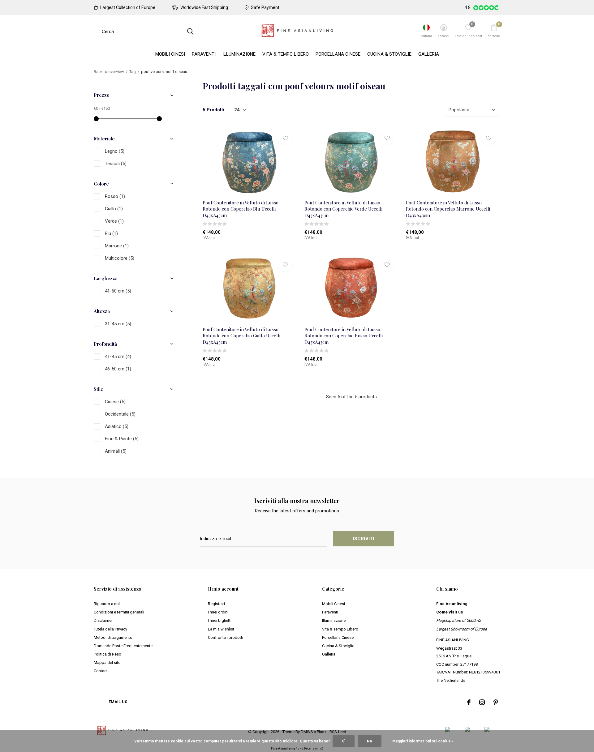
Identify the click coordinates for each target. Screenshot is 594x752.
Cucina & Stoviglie (389, 54)
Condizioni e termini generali (119, 612)
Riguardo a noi (107, 603)
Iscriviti (363, 538)
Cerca (190, 31)
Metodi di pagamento (113, 637)
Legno (114, 151)
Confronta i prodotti (225, 637)
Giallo (114, 209)
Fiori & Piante (122, 439)
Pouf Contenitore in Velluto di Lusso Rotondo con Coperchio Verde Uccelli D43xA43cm (343, 209)
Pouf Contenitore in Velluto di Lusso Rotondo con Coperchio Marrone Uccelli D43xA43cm (448, 209)
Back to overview (109, 71)
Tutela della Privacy (110, 629)
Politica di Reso (107, 654)
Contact (101, 671)
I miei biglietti (219, 620)
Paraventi (204, 54)
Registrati (216, 603)
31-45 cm (118, 324)
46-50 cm (118, 369)
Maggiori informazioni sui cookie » (423, 741)
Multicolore (119, 258)
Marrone (117, 246)
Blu (111, 233)
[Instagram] (482, 702)
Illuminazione (239, 54)
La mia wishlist (221, 629)
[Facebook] (469, 702)
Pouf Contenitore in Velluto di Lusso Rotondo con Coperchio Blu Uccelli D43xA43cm (240, 209)
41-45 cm (118, 356)
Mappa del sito (107, 662)
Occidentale (120, 414)
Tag (132, 71)
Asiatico (116, 426)
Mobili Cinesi (170, 54)
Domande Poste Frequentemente (123, 645)
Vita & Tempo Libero (285, 54)
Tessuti (116, 163)
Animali (116, 451)
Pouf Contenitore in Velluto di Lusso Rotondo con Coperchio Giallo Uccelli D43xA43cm (241, 335)
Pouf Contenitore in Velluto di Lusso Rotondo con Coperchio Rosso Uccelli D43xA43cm (343, 335)
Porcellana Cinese (338, 54)
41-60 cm (118, 291)
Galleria (428, 54)
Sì (343, 741)
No (369, 741)
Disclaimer (103, 620)
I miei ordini (218, 612)
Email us (118, 701)
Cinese (115, 401)
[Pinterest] (495, 702)
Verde (114, 221)
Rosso (115, 196)
